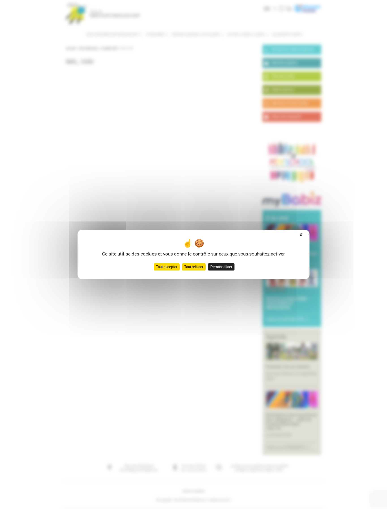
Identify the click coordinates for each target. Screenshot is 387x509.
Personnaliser (221, 267)
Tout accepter (166, 267)
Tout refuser (193, 267)
